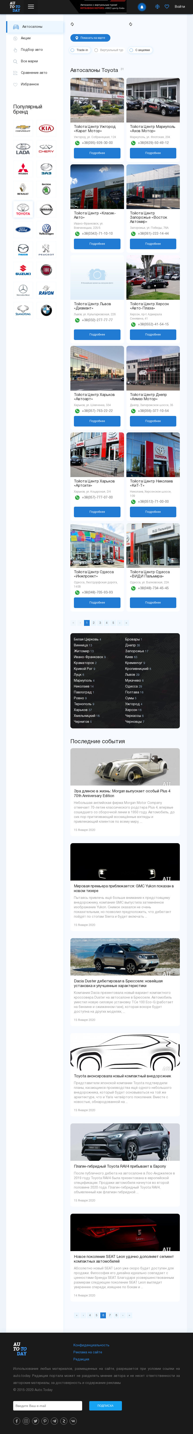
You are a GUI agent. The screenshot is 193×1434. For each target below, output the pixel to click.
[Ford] (23, 229)
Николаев (84, 686)
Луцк (79, 674)
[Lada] (23, 148)
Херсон (133, 710)
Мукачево (134, 680)
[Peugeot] (46, 249)
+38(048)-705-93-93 (97, 592)
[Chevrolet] (23, 128)
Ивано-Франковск (90, 657)
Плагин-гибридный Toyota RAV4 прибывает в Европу (120, 1166)
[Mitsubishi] (23, 169)
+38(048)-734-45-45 (153, 588)
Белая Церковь (87, 639)
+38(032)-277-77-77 (97, 320)
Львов (132, 674)
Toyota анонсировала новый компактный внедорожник (122, 1076)
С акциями (142, 50)
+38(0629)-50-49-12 (153, 143)
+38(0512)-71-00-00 (153, 501)
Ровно (80, 698)
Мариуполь (84, 680)
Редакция (81, 1359)
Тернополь (84, 704)
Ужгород (133, 704)
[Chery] (46, 148)
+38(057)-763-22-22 (97, 411)
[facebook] (16, 1421)
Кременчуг (135, 663)
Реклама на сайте (87, 1352)
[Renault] (23, 189)
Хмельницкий (87, 716)
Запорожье (136, 651)
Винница (83, 645)
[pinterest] (44, 1421)
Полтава (134, 692)
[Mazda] (23, 249)
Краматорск (85, 663)
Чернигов (83, 721)
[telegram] (54, 1421)
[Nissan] (46, 209)
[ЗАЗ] (46, 169)
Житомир (84, 651)
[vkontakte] (73, 1421)
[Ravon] (46, 290)
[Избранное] (167, 7)
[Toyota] (23, 209)
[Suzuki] (23, 270)
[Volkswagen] (46, 229)
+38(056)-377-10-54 (153, 411)
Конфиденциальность (91, 1345)
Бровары (133, 639)
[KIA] (46, 128)
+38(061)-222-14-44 (153, 233)
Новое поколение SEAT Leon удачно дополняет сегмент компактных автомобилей (124, 1259)
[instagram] (26, 1421)
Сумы (131, 698)
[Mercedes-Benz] (23, 290)
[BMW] (46, 310)
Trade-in (82, 50)
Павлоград (84, 692)
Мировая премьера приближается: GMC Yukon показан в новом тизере (124, 889)
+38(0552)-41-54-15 (153, 324)
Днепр (132, 645)
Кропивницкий (138, 669)
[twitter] (35, 1421)
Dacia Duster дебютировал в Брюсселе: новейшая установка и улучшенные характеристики (118, 984)
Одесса (133, 686)
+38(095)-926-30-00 (97, 143)
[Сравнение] (157, 7)
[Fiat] (46, 270)
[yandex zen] (63, 1421)
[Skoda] (46, 189)
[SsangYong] (23, 310)
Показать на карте (92, 38)
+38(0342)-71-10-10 (97, 233)
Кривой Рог (84, 669)
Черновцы (134, 721)
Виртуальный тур (111, 50)
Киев (131, 657)
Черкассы (134, 716)
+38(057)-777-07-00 (97, 497)
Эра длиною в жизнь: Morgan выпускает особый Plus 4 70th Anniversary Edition (122, 794)
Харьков (83, 710)
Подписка (105, 1405)
